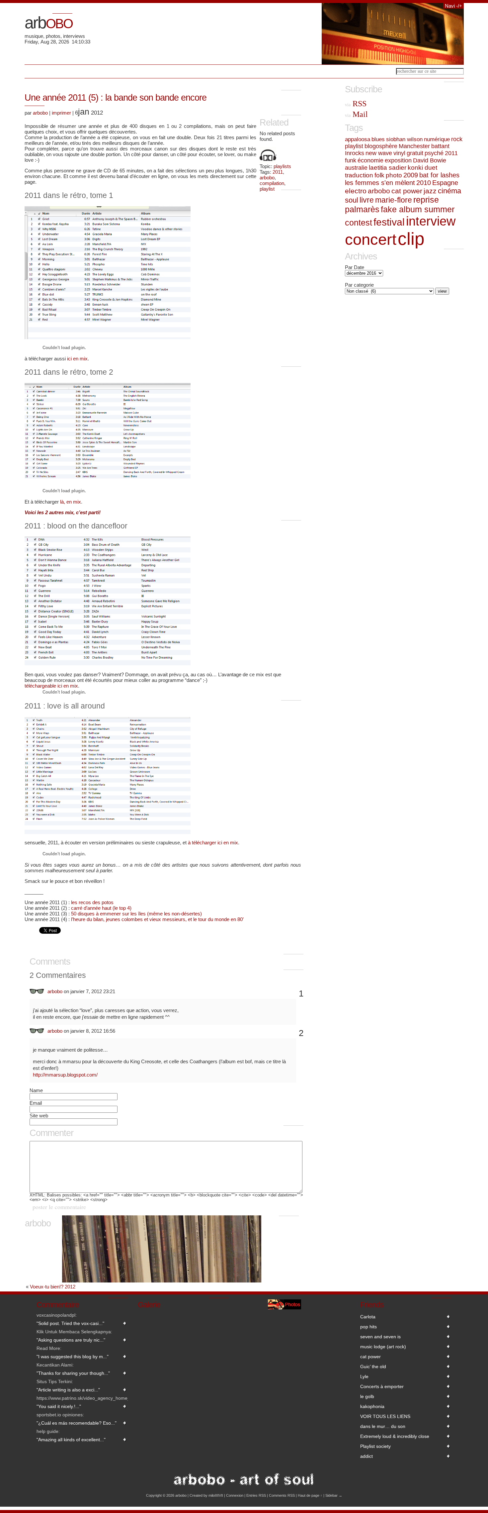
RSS (355, 103)
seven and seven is (380, 1336)
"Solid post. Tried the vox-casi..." (70, 1323)
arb (48, 22)
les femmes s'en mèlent (380, 182)
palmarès (362, 209)
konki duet (422, 167)
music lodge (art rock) (383, 1346)
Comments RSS (282, 1495)
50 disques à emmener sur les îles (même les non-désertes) (136, 913)
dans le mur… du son (382, 1426)
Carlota (367, 1316)
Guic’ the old (373, 1366)
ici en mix (77, 358)
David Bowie (429, 160)
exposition (398, 160)
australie (356, 167)
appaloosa (357, 139)
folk (379, 175)
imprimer (61, 113)
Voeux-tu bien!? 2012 (52, 1286)
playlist (267, 189)
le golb (367, 1396)
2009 (410, 175)
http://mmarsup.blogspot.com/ (65, 1075)
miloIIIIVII (215, 1495)
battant (440, 146)
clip (411, 238)
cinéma (449, 191)
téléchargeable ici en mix (51, 686)
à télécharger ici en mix (213, 842)
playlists (282, 166)
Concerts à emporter (382, 1386)
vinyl (399, 153)
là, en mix (70, 502)
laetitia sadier (387, 167)
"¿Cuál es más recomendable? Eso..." (77, 1423)
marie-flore (393, 200)
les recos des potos (92, 902)
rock (456, 139)
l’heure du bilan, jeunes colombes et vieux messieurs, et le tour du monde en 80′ (157, 919)
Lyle (364, 1376)
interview (430, 221)
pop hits (368, 1326)
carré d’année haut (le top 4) (101, 908)
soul (351, 200)
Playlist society (375, 1446)
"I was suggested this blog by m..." (73, 1356)
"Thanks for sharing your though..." (73, 1373)
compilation (272, 183)
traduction (359, 175)
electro (355, 191)
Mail (356, 114)
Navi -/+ (453, 6)
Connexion (234, 1495)
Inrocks (354, 153)
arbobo (267, 177)
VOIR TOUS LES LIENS (385, 1416)
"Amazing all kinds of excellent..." (71, 1439)
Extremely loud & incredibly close (394, 1436)
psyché (434, 153)
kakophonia (372, 1406)
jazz (430, 191)
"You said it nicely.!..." (59, 1406)
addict (366, 1456)
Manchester (414, 146)
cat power (406, 191)
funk (350, 160)
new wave (379, 153)
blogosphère (381, 146)
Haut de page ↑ (310, 1495)
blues (378, 139)
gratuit (415, 153)
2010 (423, 182)
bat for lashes (439, 175)
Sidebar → (333, 1495)
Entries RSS (256, 1495)
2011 (278, 172)
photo (394, 175)
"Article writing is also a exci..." (68, 1389)
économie (370, 160)
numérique (437, 139)
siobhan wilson (404, 139)
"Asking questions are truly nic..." (71, 1340)
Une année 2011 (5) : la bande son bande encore (115, 98)
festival (389, 222)
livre (367, 200)
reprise (426, 199)
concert (370, 239)
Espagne (445, 182)
